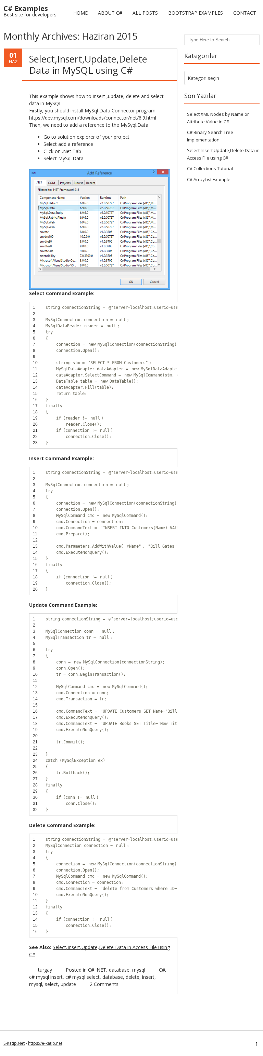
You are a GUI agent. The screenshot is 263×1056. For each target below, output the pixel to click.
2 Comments (104, 984)
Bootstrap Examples (195, 13)
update (68, 984)
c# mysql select (82, 977)
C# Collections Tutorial (210, 168)
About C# (110, 13)
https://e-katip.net (45, 1043)
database (119, 969)
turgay (45, 969)
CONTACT (244, 13)
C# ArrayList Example (208, 179)
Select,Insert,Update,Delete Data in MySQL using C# (88, 64)
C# (162, 969)
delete (132, 977)
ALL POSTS (145, 13)
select (51, 984)
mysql (138, 969)
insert (148, 977)
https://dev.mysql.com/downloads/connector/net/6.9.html (92, 117)
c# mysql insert (46, 977)
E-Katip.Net (14, 1043)
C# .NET (97, 969)
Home (80, 13)
